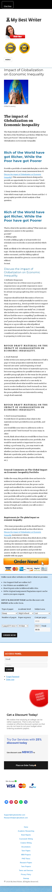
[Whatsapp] (21, 802)
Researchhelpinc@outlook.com (16, 818)
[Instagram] (11, 802)
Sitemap (26, 878)
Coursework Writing (26, 839)
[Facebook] (6, 802)
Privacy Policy (26, 874)
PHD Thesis (26, 859)
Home (26, 827)
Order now (10, 679)
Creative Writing (26, 843)
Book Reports (26, 835)
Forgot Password (12, 677)
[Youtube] (16, 802)
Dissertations (26, 847)
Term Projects (26, 866)
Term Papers (26, 851)
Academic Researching (26, 831)
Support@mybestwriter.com (14, 815)
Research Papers (26, 863)
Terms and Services (26, 870)
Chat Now (7, 6)
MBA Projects (26, 855)
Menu (8, 60)
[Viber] (25, 802)
